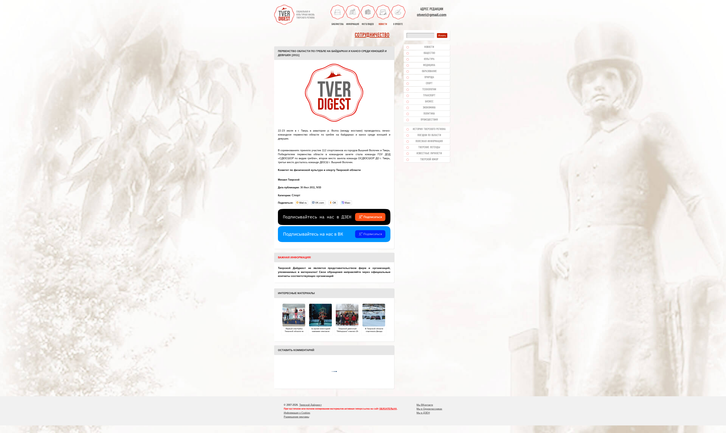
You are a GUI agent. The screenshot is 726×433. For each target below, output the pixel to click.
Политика (429, 113)
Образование (429, 71)
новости (383, 24)
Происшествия (429, 119)
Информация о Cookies (297, 412)
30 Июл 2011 (307, 187)
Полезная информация (429, 141)
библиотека (338, 24)
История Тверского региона (429, 129)
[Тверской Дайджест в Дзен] (334, 224)
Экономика (429, 107)
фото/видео (368, 24)
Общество (429, 53)
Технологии (429, 89)
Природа (429, 77)
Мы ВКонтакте (425, 404)
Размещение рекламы (296, 416)
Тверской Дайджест (310, 404)
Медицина (429, 65)
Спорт (296, 195)
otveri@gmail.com (431, 15)
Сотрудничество (372, 35)
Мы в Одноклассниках (429, 408)
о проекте (398, 24)
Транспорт (429, 95)
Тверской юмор (429, 159)
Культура (429, 59)
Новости (429, 47)
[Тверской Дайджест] (284, 15)
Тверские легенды (429, 147)
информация (352, 24)
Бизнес (429, 101)
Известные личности (429, 153)
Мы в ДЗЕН (423, 412)
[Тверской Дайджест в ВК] (334, 241)
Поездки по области (429, 135)
